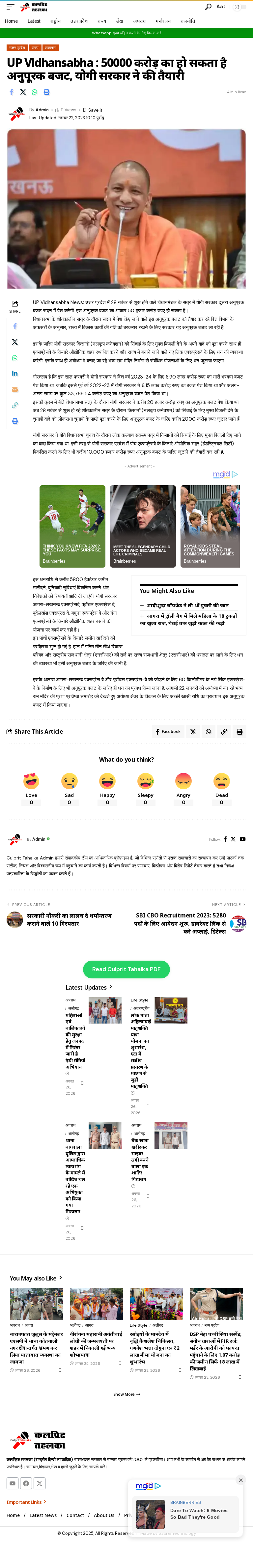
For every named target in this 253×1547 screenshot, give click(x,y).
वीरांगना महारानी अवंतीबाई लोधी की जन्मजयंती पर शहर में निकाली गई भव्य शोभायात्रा (96, 1344)
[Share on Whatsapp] (34, 92)
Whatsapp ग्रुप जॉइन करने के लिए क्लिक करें (126, 33)
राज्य (35, 47)
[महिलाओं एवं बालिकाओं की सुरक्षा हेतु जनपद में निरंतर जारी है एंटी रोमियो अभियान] (105, 1010)
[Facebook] (225, 839)
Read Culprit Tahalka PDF (126, 969)
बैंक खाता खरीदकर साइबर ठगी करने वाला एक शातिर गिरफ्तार (140, 1159)
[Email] (15, 389)
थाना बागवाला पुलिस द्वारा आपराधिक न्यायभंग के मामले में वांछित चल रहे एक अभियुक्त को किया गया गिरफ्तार (75, 1176)
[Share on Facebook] (11, 92)
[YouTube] (242, 839)
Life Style (140, 1000)
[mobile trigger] (12, 7)
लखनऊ (50, 47)
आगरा (29, 1325)
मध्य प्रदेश (212, 1325)
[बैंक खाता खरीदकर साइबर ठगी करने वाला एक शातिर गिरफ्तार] (171, 1135)
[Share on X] (23, 92)
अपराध (70, 1000)
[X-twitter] (39, 1483)
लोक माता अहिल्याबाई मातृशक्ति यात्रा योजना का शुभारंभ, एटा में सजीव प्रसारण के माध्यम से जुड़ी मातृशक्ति (141, 1050)
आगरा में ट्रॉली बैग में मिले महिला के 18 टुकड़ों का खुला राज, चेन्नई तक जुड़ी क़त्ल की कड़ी (188, 619)
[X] (233, 839)
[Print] (46, 92)
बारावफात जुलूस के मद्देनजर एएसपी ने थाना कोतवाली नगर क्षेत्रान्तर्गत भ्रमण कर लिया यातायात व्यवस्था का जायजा (36, 1348)
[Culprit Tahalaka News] (33, 7)
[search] (208, 7)
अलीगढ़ (73, 1008)
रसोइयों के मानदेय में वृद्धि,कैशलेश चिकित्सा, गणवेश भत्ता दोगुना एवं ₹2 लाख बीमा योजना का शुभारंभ (154, 1348)
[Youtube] (12, 1483)
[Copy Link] (15, 405)
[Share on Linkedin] (15, 373)
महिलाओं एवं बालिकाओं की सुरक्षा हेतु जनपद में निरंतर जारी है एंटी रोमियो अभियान (75, 1041)
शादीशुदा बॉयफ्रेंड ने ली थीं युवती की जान (188, 605)
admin (42, 110)
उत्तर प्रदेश (17, 47)
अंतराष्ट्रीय (141, 1008)
